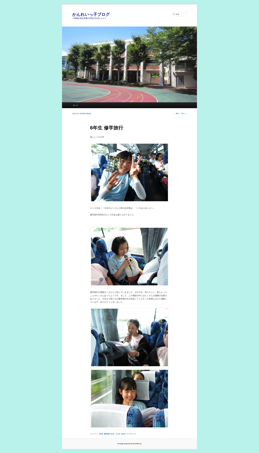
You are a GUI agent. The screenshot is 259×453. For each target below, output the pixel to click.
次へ (184, 113)
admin (123, 434)
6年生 (101, 434)
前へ (176, 113)
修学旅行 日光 (109, 434)
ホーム (75, 105)
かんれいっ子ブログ (91, 14)
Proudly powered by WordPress (129, 443)
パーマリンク (131, 434)
